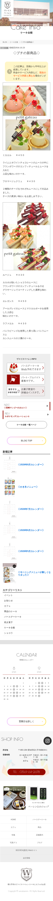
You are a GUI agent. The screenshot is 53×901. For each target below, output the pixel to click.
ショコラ (8, 633)
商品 (39, 827)
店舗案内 (39, 835)
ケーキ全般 (14, 42)
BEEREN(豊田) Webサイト (26, 850)
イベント (8, 595)
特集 (13, 835)
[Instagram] (47, 741)
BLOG (5, 42)
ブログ (39, 843)
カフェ (7, 606)
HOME (13, 820)
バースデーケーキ (12, 617)
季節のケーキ (10, 611)
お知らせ (8, 600)
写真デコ (13, 843)
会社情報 (26, 858)
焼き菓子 (8, 622)
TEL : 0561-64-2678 (26, 772)
